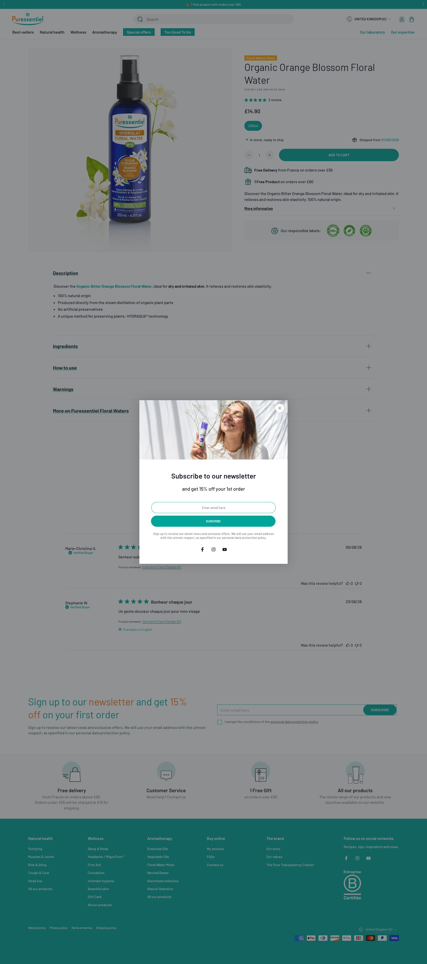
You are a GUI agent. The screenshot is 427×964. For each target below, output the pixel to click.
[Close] (279, 408)
